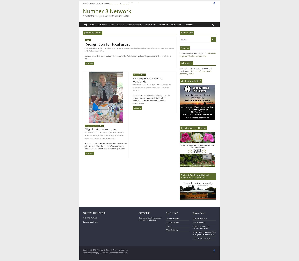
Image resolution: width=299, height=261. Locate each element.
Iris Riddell (152, 85)
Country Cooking (135, 25)
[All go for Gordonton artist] (106, 73)
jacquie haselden (124, 48)
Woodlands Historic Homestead (105, 138)
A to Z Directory (172, 230)
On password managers (202, 238)
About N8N (102, 25)
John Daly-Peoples (136, 48)
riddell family (156, 88)
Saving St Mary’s (199, 222)
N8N (101, 48)
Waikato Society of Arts (96, 51)
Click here (153, 220)
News (112, 25)
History (120, 25)
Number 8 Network (107, 11)
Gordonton (136, 88)
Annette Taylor (107, 133)
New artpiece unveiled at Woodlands (147, 80)
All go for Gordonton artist (100, 129)
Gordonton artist (92, 135)
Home (92, 25)
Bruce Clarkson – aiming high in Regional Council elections (133, 3)
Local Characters (91, 126)
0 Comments (111, 48)
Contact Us (176, 25)
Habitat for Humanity (105, 135)
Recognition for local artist (107, 44)
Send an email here (90, 222)
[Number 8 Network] (85, 24)
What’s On (163, 25)
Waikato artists (89, 138)
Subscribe (188, 25)
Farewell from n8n (200, 219)
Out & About (150, 25)
